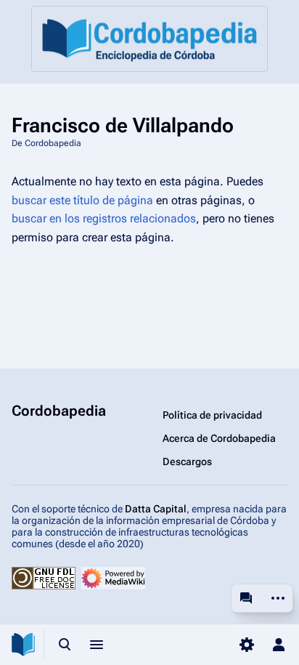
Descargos (187, 461)
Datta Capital (156, 509)
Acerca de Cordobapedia (219, 438)
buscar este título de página (82, 200)
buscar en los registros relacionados (104, 218)
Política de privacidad (212, 415)
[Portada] (149, 39)
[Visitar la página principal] (23, 644)
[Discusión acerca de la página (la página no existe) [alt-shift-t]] (246, 598)
